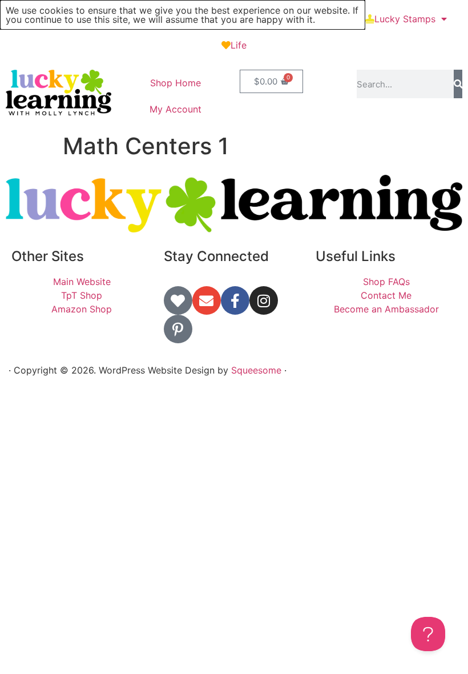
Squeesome (256, 370)
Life (239, 45)
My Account (175, 109)
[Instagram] (263, 300)
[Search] (458, 84)
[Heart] (178, 300)
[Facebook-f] (235, 300)
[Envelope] (206, 300)
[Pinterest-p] (178, 329)
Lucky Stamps (404, 19)
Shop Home (175, 83)
